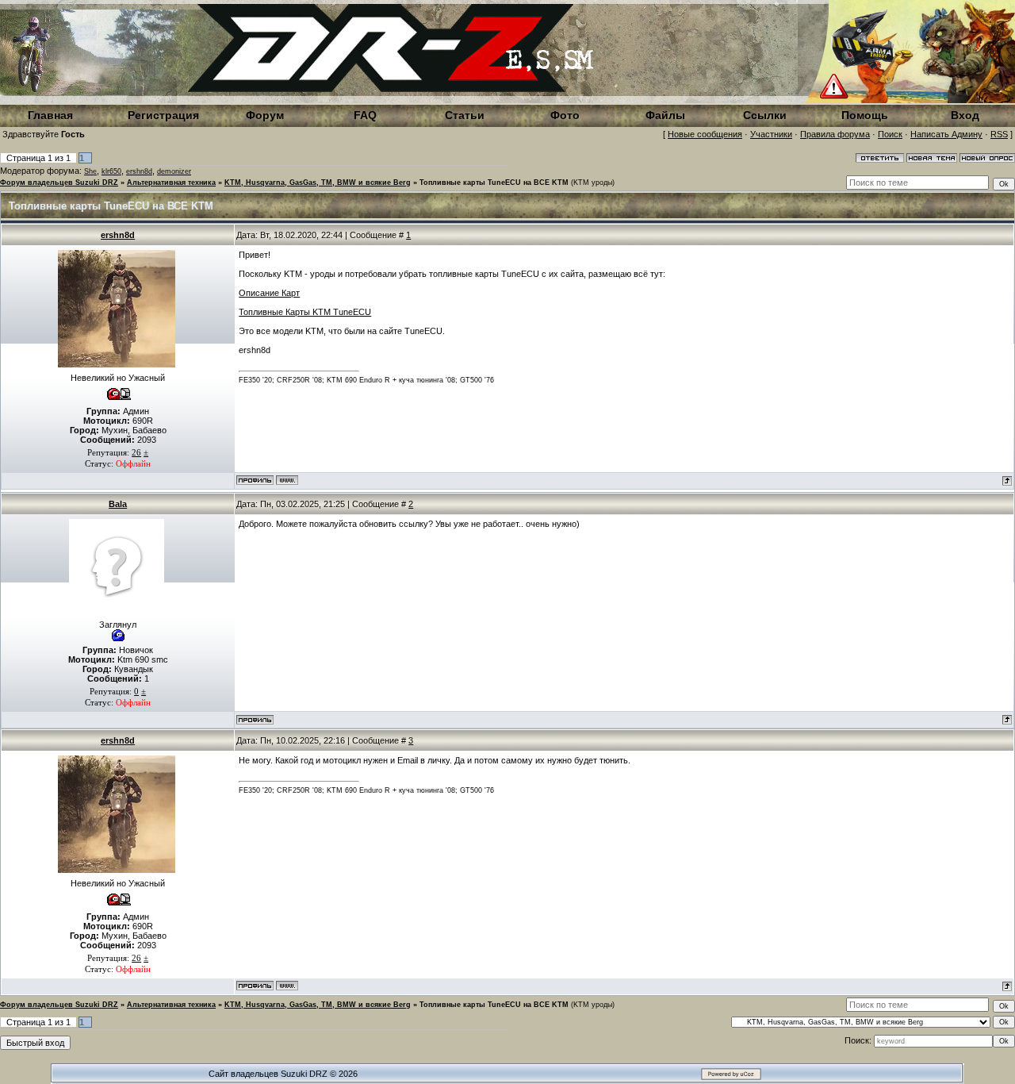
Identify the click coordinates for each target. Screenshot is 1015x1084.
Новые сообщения (705, 134)
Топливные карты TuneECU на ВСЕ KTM (494, 182)
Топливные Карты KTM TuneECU (305, 312)
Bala (118, 504)
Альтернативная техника (171, 182)
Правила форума (835, 134)
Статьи (465, 115)
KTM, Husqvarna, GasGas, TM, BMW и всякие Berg (317, 182)
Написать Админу (946, 134)
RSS (999, 134)
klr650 (111, 171)
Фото (565, 115)
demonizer (174, 171)
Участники (771, 134)
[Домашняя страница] (287, 480)
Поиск (890, 134)
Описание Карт (269, 293)
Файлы (665, 115)
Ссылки (765, 115)
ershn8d (139, 171)
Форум (265, 115)
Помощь (864, 115)
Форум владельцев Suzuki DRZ (59, 182)
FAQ (365, 115)
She (90, 171)
